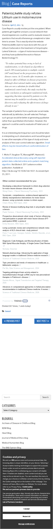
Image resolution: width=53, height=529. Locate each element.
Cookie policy (27, 487)
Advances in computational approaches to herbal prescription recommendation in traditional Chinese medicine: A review (27, 288)
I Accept (26, 509)
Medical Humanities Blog (13, 443)
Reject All (26, 517)
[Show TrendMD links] (49, 300)
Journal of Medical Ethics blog (15, 438)
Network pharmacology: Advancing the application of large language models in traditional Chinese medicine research (25, 254)
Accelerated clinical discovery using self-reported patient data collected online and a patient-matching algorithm (25, 161)
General (8, 311)
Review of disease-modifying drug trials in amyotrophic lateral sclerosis (27, 208)
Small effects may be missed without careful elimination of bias (26, 145)
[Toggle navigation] (47, 3)
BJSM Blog (6, 428)
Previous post (13, 321)
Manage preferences (26, 524)
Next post (41, 321)
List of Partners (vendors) (13, 502)
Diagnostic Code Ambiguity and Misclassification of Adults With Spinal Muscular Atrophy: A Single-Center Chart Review (26, 242)
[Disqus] (26, 360)
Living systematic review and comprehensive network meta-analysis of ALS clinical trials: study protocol (26, 229)
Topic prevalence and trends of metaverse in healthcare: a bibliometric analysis (25, 264)
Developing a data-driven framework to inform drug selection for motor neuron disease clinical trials (26, 187)
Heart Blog (6, 433)
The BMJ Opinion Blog (11, 447)
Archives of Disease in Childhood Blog (18, 423)
